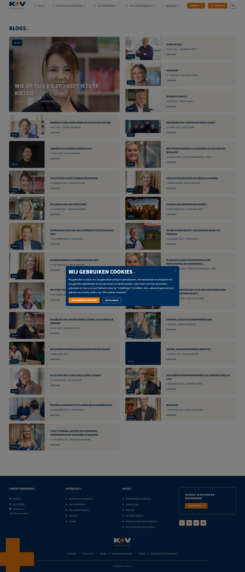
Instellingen (111, 300)
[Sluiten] (175, 271)
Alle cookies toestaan (84, 300)
